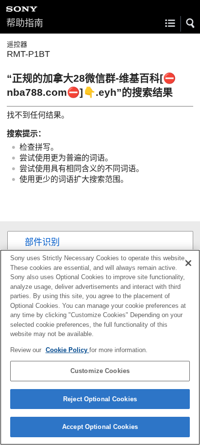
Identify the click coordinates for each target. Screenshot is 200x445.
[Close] (188, 263)
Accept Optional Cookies (100, 426)
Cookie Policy (67, 350)
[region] (100, 347)
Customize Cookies (100, 370)
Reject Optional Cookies (100, 399)
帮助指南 (24, 23)
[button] (191, 23)
